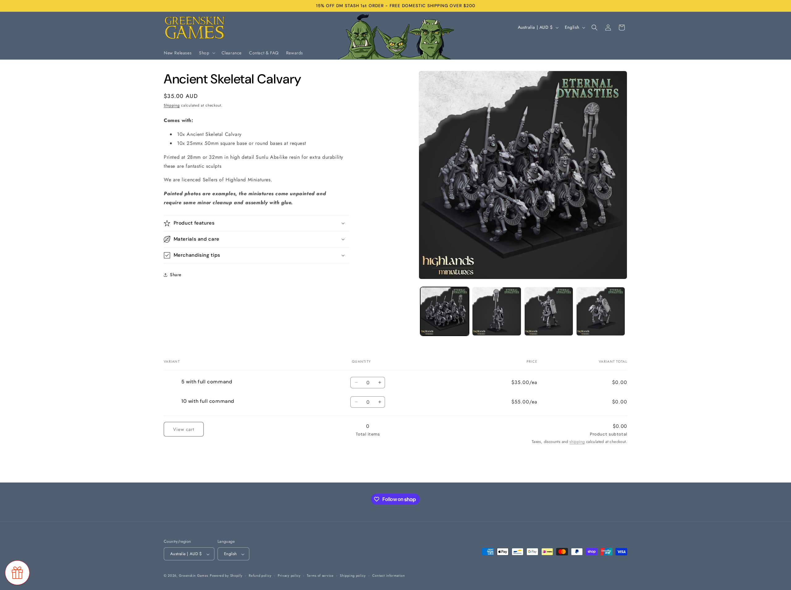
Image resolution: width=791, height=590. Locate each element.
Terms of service (320, 575)
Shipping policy (353, 575)
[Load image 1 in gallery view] (444, 311)
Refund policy (260, 575)
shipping (577, 442)
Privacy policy (289, 575)
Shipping (172, 105)
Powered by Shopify (226, 575)
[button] (206, 52)
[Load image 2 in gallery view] (496, 311)
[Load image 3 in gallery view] (548, 311)
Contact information (388, 575)
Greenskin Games (194, 575)
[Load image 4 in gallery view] (600, 311)
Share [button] (175, 275)
